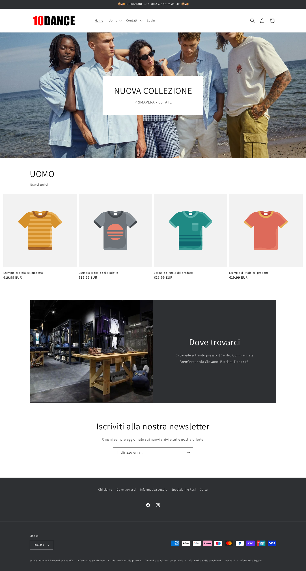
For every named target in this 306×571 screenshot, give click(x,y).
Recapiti (230, 560)
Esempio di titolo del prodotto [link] (23, 273)
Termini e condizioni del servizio (164, 560)
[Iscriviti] (188, 452)
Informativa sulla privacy (126, 560)
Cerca (204, 489)
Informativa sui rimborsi (92, 560)
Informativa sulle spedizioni (204, 560)
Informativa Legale (153, 489)
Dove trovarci (126, 489)
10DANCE (44, 560)
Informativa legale (251, 560)
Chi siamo (105, 489)
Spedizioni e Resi (183, 489)
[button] (114, 20)
